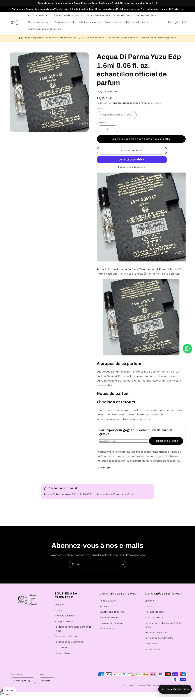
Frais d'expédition (120, 103)
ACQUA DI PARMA (108, 91)
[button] (39, 15)
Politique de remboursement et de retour (73, 629)
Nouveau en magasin (111, 623)
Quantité (101, 123)
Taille (99, 109)
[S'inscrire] (122, 564)
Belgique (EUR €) (21, 681)
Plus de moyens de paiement (131, 167)
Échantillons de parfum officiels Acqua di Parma (137, 269)
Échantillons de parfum (112, 612)
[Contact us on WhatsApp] (187, 348)
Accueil (101, 269)
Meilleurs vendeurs (64, 616)
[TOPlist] (5, 694)
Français (45, 681)
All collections (107, 628)
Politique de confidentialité (69, 642)
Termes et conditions (66, 636)
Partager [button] (105, 467)
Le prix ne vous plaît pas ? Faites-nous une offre (141, 139)
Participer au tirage (166, 440)
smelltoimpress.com (137, 685)
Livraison (59, 610)
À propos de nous (64, 621)
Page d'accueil (108, 601)
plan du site (61, 647)
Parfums (104, 606)
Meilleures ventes (109, 617)
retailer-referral (63, 653)
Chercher (59, 605)
